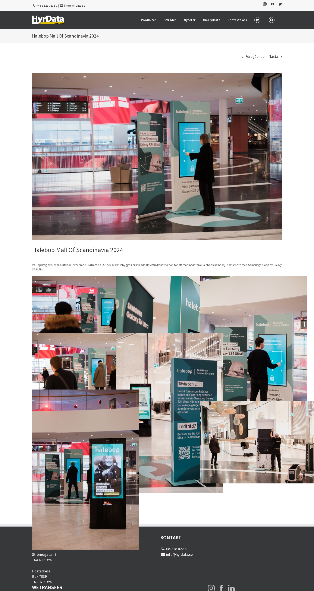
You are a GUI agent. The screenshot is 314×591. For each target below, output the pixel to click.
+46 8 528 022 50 (47, 5)
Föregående (254, 56)
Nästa (273, 56)
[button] (272, 19)
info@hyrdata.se (74, 5)
